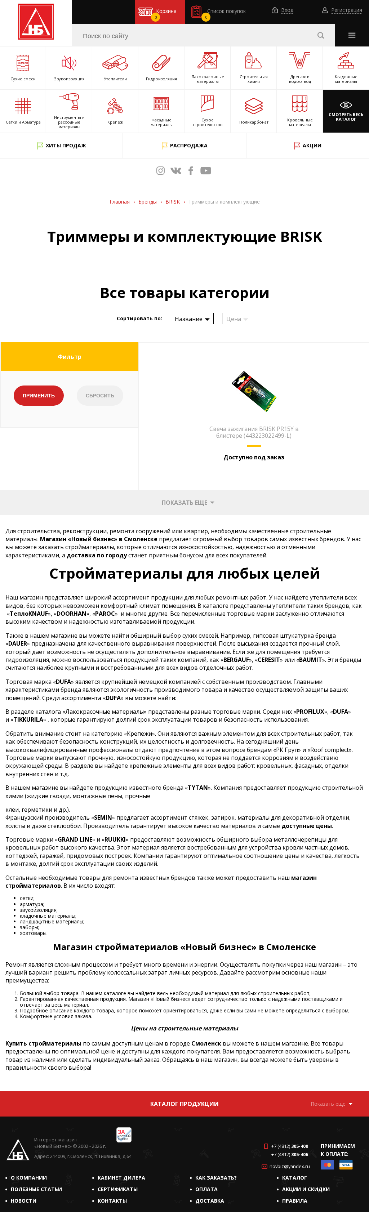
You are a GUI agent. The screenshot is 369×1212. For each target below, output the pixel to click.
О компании (29, 1177)
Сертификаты (118, 1189)
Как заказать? (216, 1177)
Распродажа (189, 145)
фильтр (69, 357)
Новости (23, 1200)
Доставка (209, 1200)
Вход (286, 10)
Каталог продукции (184, 1104)
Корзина (166, 14)
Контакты (112, 1200)
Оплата (206, 1189)
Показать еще (184, 503)
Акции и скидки (306, 1189)
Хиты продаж (66, 145)
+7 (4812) (289, 1146)
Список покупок (225, 14)
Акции (312, 145)
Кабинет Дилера (121, 1177)
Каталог (294, 1177)
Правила (294, 1200)
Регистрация (346, 10)
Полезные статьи (36, 1189)
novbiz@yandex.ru (290, 1166)
